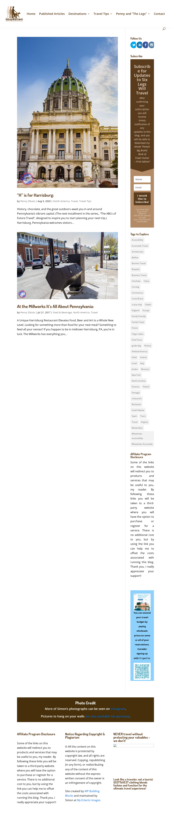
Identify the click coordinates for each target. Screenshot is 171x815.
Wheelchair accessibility (137, 436)
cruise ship (137, 304)
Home (31, 14)
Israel (134, 363)
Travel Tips (101, 14)
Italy (142, 363)
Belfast (135, 257)
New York (136, 375)
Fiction (135, 328)
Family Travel (138, 322)
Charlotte (136, 281)
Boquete (136, 269)
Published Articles (52, 14)
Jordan (135, 369)
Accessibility (137, 239)
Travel (74, 201)
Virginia (144, 422)
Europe (146, 310)
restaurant (137, 398)
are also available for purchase (107, 716)
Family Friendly (139, 316)
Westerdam (137, 427)
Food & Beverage (62, 312)
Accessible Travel (140, 245)
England (135, 310)
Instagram (118, 709)
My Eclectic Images (88, 800)
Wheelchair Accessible (142, 444)
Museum (145, 369)
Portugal (136, 392)
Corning (135, 286)
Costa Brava (137, 298)
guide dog (136, 345)
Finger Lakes (137, 334)
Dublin (148, 304)
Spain (134, 416)
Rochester (136, 404)
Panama (135, 386)
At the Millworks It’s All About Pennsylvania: (55, 306)
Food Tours (137, 339)
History (147, 345)
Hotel (134, 357)
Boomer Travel (139, 263)
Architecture (137, 251)
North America (61, 201)
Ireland (143, 357)
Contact (159, 14)
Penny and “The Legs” (131, 14)
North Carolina (138, 380)
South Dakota (138, 410)
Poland (146, 386)
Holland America (139, 351)
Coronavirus (137, 292)
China (146, 281)
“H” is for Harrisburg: (35, 195)
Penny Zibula (27, 201)
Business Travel (139, 275)
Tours (143, 416)
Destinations (77, 14)
